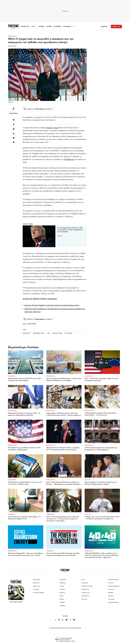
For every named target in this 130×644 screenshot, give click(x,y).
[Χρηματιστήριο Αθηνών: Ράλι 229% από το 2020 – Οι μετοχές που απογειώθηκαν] (25, 362)
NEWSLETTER (116, 26)
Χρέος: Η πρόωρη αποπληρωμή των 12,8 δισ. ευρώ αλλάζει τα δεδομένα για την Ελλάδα (63, 379)
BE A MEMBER (57, 26)
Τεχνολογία (62, 589)
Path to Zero (84, 599)
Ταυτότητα (110, 582)
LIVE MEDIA (41, 26)
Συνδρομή (110, 596)
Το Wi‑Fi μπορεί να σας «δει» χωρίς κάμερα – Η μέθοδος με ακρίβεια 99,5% (24, 518)
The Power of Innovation (87, 586)
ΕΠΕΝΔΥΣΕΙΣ (11, 376)
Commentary (62, 605)
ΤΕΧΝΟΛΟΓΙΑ (11, 514)
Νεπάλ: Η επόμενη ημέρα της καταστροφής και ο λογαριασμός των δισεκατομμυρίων (101, 449)
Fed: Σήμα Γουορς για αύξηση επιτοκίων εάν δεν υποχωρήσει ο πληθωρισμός (24, 449)
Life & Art (62, 586)
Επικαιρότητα (63, 579)
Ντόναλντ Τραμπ (52, 128)
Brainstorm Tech (85, 589)
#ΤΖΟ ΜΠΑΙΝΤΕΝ (68, 333)
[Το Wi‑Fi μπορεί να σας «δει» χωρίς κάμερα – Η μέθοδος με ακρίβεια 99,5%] (25, 500)
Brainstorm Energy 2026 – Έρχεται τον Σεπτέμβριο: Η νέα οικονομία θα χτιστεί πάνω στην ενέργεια (25, 554)
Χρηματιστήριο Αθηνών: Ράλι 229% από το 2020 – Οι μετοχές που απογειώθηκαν (25, 379)
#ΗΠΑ (48, 333)
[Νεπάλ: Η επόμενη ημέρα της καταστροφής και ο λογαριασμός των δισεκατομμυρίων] (102, 431)
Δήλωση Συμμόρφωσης (114, 586)
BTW (80, 628)
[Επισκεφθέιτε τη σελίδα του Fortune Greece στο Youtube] (66, 620)
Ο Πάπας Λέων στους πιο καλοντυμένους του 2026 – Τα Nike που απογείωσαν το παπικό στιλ (102, 518)
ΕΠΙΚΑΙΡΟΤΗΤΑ (12, 36)
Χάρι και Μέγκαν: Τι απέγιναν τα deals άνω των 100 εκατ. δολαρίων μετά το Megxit (101, 483)
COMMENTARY (50, 514)
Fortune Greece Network (38, 592)
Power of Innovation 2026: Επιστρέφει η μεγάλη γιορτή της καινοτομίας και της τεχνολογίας (62, 554)
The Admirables (67, 26)
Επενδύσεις (62, 592)
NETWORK (49, 26)
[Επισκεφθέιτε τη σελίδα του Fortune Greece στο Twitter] (59, 620)
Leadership (62, 602)
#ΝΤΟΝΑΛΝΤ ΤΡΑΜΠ (57, 333)
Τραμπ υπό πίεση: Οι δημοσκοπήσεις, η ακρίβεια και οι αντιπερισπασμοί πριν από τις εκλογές (62, 449)
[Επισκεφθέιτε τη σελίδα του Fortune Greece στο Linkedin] (62, 620)
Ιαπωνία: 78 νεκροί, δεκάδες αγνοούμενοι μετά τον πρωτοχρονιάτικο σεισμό (51, 305)
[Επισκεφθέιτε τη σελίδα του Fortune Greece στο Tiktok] (70, 620)
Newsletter (110, 592)
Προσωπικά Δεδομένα (113, 602)
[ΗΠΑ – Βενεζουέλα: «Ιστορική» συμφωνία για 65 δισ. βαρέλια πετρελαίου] (102, 362)
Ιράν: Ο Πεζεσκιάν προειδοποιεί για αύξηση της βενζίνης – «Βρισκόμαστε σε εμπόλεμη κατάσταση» (63, 483)
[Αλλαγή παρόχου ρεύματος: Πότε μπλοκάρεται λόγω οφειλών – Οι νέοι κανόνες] (102, 396)
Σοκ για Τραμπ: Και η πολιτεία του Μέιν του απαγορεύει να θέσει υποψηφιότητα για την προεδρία (70, 230)
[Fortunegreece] (13, 28)
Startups (62, 596)
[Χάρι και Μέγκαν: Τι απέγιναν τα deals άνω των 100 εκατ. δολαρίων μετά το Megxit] (102, 466)
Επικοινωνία (111, 589)
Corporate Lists (36, 579)
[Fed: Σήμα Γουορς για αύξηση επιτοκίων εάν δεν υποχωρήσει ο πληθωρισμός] (25, 431)
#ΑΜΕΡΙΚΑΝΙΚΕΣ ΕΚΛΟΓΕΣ (39, 333)
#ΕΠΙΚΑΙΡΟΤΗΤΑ (27, 333)
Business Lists (36, 582)
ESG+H (83, 579)
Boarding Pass (85, 582)
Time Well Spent (85, 596)
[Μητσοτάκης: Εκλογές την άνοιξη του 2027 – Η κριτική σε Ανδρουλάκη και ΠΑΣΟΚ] (25, 397)
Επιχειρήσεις (63, 582)
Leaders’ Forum (36, 586)
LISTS (33, 26)
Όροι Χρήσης (111, 599)
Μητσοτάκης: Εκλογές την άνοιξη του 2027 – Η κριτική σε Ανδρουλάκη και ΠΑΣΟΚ (24, 414)
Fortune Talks (36, 589)
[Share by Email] (13, 138)
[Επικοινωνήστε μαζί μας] (74, 620)
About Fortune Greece (113, 579)
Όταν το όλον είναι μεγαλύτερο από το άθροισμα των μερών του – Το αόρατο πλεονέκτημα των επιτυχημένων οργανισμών (62, 519)
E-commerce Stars (86, 592)
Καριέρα (62, 599)
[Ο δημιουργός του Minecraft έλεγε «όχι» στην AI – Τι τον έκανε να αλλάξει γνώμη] (25, 466)
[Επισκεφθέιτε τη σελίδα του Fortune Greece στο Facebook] (55, 620)
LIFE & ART (88, 479)
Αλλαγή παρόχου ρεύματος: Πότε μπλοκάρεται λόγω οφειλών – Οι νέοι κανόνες (100, 414)
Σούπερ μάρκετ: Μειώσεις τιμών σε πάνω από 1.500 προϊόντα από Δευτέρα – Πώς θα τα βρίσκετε (63, 414)
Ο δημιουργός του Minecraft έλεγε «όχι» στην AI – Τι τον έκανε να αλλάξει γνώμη (25, 483)
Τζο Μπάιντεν (69, 159)
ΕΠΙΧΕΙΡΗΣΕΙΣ (12, 479)
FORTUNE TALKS (25, 26)
